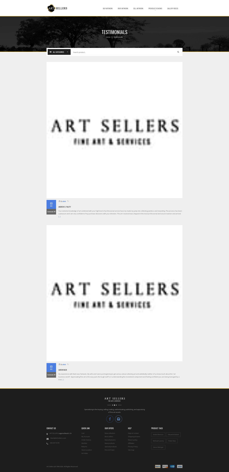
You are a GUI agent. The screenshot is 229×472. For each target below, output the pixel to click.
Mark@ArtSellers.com (58, 438)
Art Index (84, 453)
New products (110, 443)
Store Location (86, 450)
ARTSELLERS (53, 433)
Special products (111, 446)
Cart (82, 433)
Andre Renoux (158, 434)
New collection (110, 433)
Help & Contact (133, 433)
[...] (59, 216)
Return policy (132, 440)
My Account (85, 436)
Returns (84, 446)
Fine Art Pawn (109, 450)
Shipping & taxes (134, 436)
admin (64, 201)
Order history (86, 440)
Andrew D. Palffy (64, 206)
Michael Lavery (158, 441)
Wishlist (84, 443)
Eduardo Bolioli (173, 434)
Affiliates (131, 443)
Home (108, 37)
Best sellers (109, 436)
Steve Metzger (158, 447)
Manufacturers (110, 440)
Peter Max (172, 441)
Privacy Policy (133, 446)
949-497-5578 (54, 443)
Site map (131, 450)
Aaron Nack (62, 369)
